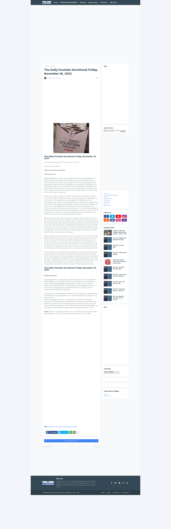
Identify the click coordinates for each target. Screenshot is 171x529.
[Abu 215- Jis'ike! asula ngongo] (108, 254)
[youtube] (118, 216)
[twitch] (124, 220)
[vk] (112, 220)
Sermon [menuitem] (106, 197)
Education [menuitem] (113, 2)
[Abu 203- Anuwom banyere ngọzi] (108, 269)
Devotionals (52, 66)
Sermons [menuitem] (83, 2)
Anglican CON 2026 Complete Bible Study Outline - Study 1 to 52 (120, 232)
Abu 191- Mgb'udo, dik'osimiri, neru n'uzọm (118, 298)
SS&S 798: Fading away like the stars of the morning (119, 261)
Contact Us (107, 396)
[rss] (127, 482)
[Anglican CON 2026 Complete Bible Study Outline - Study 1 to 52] (108, 232)
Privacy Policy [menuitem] (70, 7)
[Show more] (78, 432)
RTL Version (125, 492)
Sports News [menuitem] (93, 2)
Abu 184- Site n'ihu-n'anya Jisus (119, 282)
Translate (117, 373)
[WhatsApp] (70, 432)
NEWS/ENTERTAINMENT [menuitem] (68, 2)
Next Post (96, 446)
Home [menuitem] (56, 2)
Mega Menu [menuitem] (58, 7)
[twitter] (112, 216)
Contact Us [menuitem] (81, 7)
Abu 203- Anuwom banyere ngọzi (118, 267)
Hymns (106, 394)
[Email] (74, 432)
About (108, 492)
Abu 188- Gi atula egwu (118, 246)
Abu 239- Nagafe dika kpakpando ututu (119, 238)
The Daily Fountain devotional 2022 (66, 426)
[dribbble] (118, 220)
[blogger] (106, 220)
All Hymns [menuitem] (103, 2)
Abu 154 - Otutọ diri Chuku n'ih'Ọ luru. (119, 289)
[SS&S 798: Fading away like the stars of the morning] (108, 262)
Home (45, 66)
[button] (44, 7)
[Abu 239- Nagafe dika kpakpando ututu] (108, 240)
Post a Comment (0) (71, 441)
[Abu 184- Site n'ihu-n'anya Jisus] (108, 283)
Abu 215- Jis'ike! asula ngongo (120, 253)
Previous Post (47, 446)
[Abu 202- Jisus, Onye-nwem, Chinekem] (108, 276)
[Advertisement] (85, 34)
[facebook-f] (106, 216)
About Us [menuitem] (106, 204)
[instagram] (124, 216)
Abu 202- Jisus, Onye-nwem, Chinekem (119, 275)
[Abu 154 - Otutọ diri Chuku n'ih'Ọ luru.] (108, 291)
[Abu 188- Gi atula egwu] (108, 247)
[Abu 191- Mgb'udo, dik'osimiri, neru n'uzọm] (108, 298)
